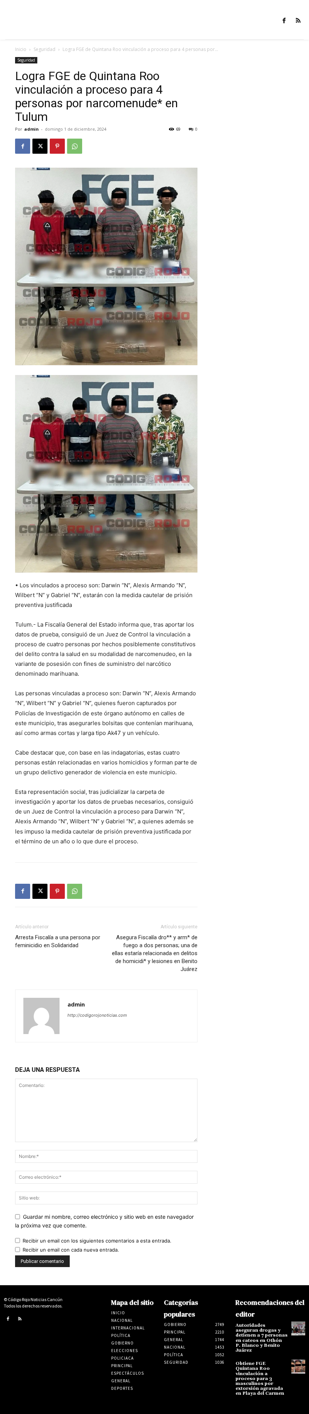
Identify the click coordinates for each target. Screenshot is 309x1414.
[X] (39, 146)
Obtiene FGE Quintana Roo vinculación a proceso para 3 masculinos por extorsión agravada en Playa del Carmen (260, 1378)
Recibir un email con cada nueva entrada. (71, 1250)
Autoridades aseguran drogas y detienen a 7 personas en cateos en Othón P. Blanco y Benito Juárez (262, 1338)
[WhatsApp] (74, 146)
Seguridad (44, 49)
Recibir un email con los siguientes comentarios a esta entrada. (97, 1241)
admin (31, 129)
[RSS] (298, 21)
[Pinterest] (57, 146)
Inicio (20, 49)
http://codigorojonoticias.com (97, 1015)
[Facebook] (284, 21)
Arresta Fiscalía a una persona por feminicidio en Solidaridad (57, 941)
